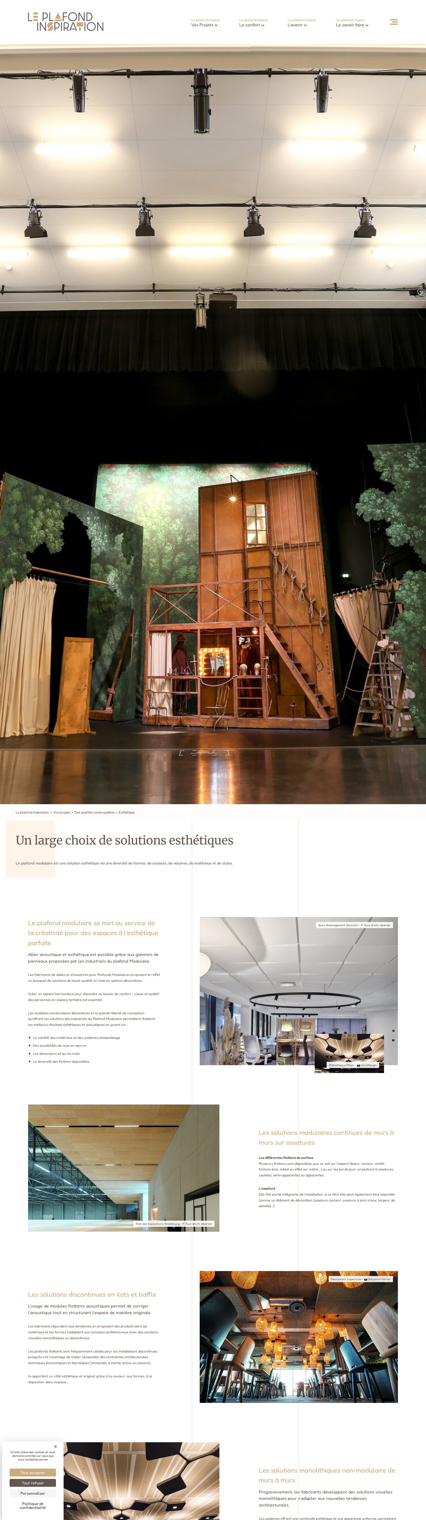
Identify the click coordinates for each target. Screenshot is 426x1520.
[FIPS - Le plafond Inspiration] (65, 30)
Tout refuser (33, 1482)
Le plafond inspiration (32, 812)
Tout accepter (32, 1472)
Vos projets (61, 812)
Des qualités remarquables (94, 812)
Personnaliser (32, 1493)
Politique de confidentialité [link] (33, 1505)
